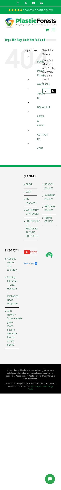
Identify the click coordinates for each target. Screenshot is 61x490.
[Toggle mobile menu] (54, 30)
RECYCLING (43, 107)
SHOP (29, 184)
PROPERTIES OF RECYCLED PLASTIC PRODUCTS (31, 229)
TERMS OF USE (48, 219)
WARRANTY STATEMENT (31, 212)
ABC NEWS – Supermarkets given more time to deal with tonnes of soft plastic (12, 328)
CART (40, 148)
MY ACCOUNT (31, 201)
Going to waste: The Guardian (12, 264)
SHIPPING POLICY (49, 197)
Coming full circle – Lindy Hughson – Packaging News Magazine (12, 291)
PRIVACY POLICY (49, 186)
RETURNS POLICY (49, 208)
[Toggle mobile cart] (47, 30)
